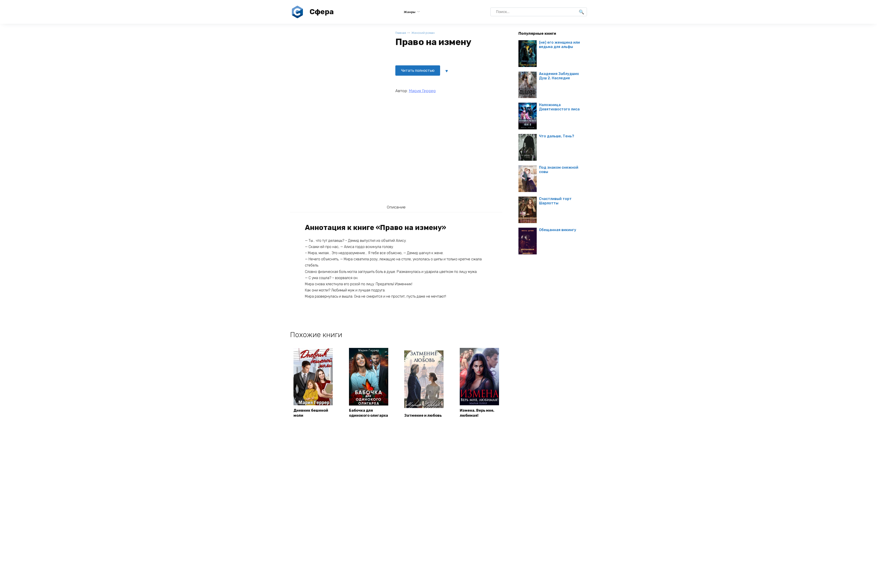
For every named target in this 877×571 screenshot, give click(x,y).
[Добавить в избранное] (446, 70)
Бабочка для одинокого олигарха (368, 413)
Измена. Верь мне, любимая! (477, 413)
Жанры (409, 12)
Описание (396, 207)
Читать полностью (417, 70)
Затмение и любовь (423, 415)
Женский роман (423, 33)
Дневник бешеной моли (310, 413)
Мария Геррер (422, 90)
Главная (400, 33)
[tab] (396, 207)
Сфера (321, 11)
